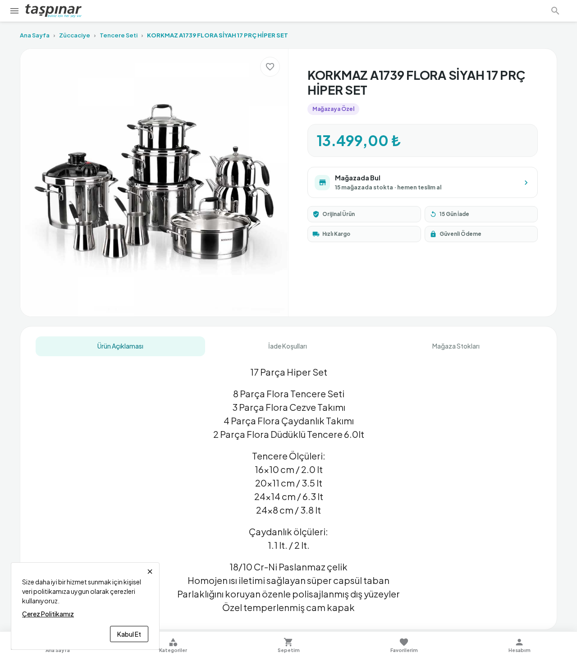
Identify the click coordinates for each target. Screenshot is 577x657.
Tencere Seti (118, 35)
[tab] (120, 346)
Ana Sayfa (35, 35)
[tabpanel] (288, 486)
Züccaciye (74, 35)
